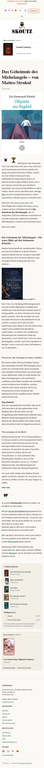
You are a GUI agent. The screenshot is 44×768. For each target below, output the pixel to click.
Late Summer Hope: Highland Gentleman (18, 659)
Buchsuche (6, 714)
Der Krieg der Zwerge (19, 604)
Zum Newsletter (8, 755)
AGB (3, 739)
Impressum (6, 732)
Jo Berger (6, 662)
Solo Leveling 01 (16, 580)
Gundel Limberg (23, 47)
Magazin (5, 710)
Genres (4, 717)
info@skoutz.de (7, 702)
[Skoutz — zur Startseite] (22, 27)
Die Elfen (13, 588)
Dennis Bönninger (14, 620)
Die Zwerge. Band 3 (18, 596)
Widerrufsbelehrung (9, 742)
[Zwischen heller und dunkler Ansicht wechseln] (25, 10)
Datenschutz (6, 736)
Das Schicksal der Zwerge (20, 572)
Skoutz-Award (7, 720)
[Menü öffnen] (20, 10)
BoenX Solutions (26, 763)
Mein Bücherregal (8, 723)
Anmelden (34, 11)
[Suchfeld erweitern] (22, 17)
